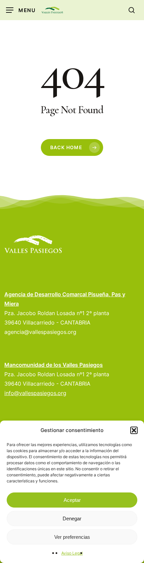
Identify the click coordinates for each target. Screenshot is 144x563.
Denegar (72, 518)
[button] (134, 430)
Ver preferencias (72, 537)
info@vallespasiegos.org (35, 393)
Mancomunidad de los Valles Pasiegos (53, 364)
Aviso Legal (72, 553)
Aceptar (72, 500)
